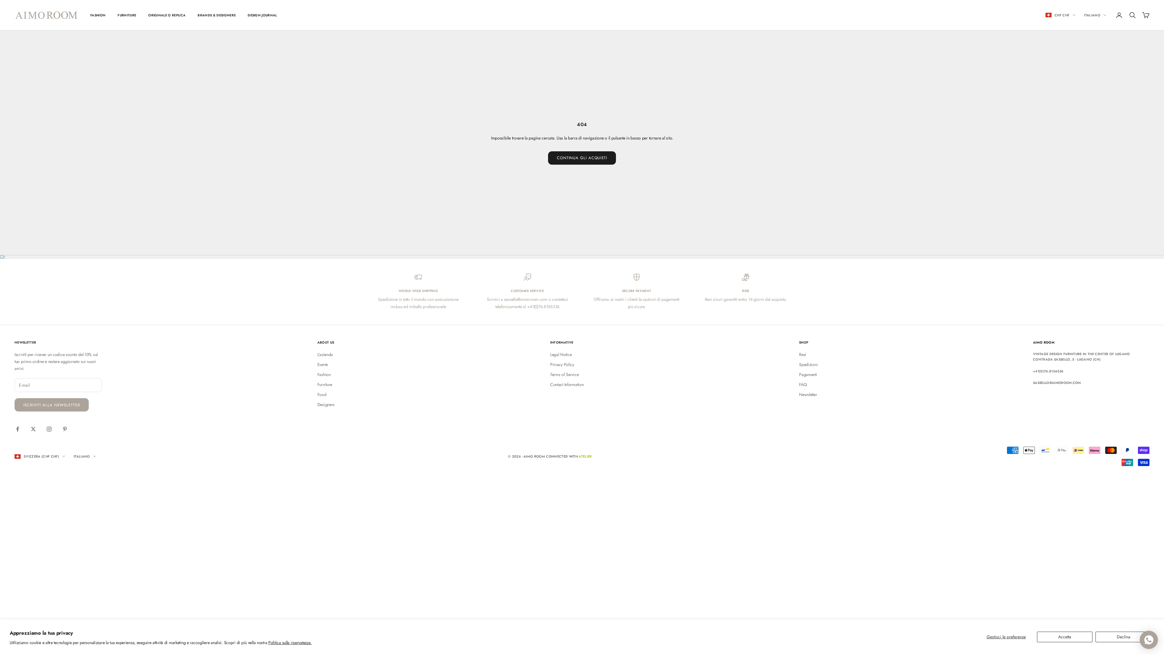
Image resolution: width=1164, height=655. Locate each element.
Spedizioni (808, 364)
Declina (1123, 637)
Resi (802, 354)
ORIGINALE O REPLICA (167, 15)
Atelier (585, 456)
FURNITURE (127, 15)
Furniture (324, 384)
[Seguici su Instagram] (49, 429)
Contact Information (567, 384)
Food (321, 394)
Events (322, 364)
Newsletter (808, 394)
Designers (326, 404)
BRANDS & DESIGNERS (217, 15)
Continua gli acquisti (582, 158)
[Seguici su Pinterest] (65, 429)
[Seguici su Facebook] (18, 429)
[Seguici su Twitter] (33, 429)
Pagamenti (808, 374)
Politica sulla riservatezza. (290, 643)
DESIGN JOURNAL (262, 15)
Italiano (1092, 15)
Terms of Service (564, 374)
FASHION (97, 15)
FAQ (803, 384)
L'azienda (325, 354)
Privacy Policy (562, 364)
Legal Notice (561, 354)
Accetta (1064, 637)
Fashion (324, 374)
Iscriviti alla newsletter (51, 405)
